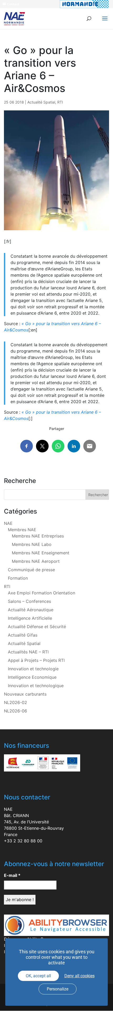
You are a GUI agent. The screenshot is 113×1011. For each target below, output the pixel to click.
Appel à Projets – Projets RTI (36, 660)
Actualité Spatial (41, 102)
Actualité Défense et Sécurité (37, 626)
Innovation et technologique (36, 685)
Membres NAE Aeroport (36, 561)
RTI (60, 102)
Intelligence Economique (32, 677)
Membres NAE (22, 529)
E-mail (12, 875)
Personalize (57, 989)
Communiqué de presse (31, 569)
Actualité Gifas (22, 635)
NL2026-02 (15, 702)
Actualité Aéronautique (30, 609)
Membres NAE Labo (32, 544)
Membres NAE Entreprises (38, 536)
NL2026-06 (15, 711)
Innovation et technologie (33, 668)
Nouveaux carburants (25, 694)
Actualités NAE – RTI (28, 652)
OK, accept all (38, 975)
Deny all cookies (79, 975)
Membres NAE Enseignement (40, 552)
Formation (18, 578)
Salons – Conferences (29, 601)
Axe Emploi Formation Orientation (41, 592)
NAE (8, 523)
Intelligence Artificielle (30, 618)
